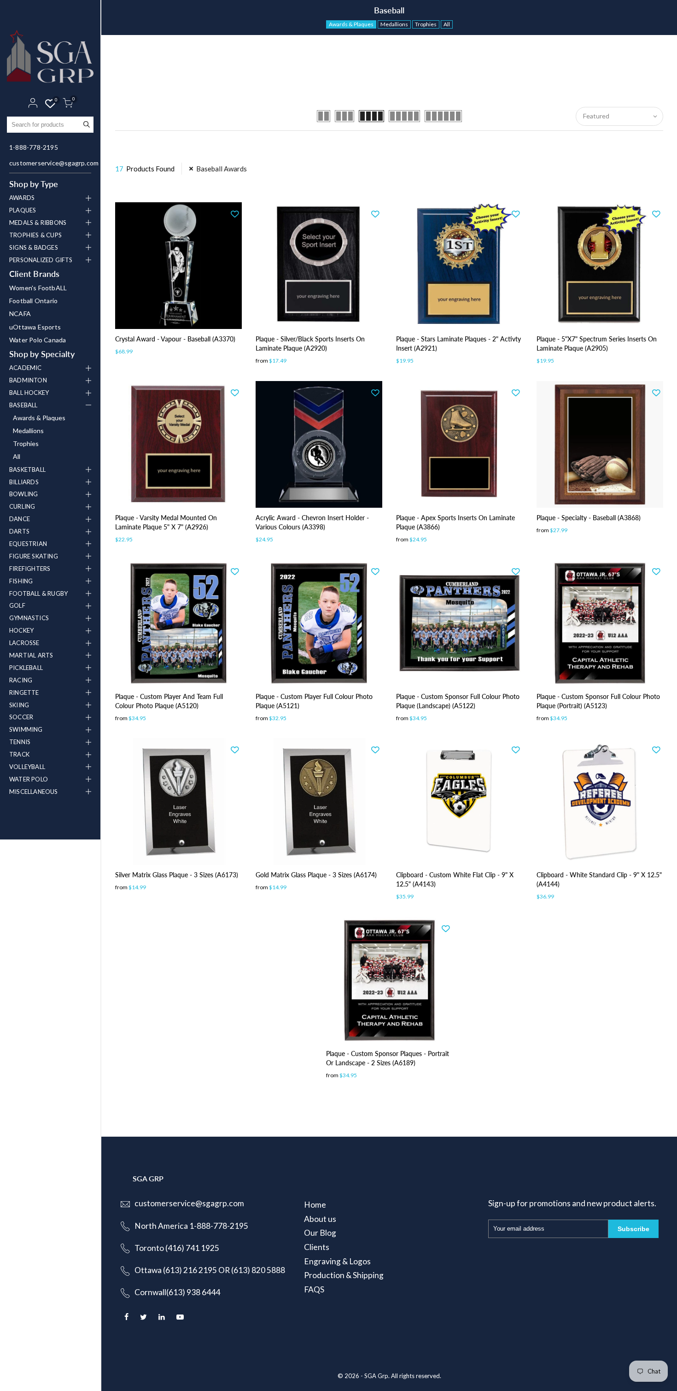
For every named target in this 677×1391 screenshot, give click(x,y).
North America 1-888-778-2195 (191, 1226)
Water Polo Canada (37, 340)
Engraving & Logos (337, 1261)
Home (315, 1204)
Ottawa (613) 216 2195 (175, 1270)
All (16, 456)
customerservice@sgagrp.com (51, 163)
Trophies (26, 443)
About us (320, 1219)
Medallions (28, 430)
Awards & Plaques (39, 418)
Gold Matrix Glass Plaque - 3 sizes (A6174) (316, 875)
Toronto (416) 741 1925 (176, 1248)
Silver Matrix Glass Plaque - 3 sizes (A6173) (176, 875)
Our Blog (320, 1233)
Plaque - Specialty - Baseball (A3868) (589, 518)
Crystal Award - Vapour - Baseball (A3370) (175, 339)
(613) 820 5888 (258, 1270)
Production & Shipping (344, 1275)
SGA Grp (376, 1375)
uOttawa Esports (35, 327)
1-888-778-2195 (33, 147)
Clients (316, 1247)
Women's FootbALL (38, 288)
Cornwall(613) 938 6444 (177, 1292)
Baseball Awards (221, 168)
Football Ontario (33, 301)
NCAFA (20, 313)
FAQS (314, 1289)
